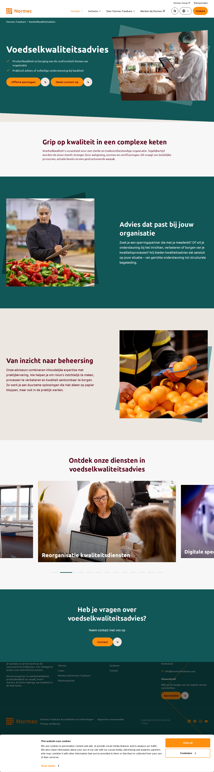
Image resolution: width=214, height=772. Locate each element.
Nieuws (62, 665)
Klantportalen (201, 2)
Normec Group (181, 2)
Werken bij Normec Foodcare (74, 675)
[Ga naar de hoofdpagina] (19, 11)
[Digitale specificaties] (107, 521)
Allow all (188, 743)
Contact (114, 670)
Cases (61, 670)
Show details (48, 765)
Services (75, 11)
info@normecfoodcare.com (180, 671)
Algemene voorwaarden (110, 719)
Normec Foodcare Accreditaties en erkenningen (67, 719)
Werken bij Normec (152, 11)
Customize (186, 753)
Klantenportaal (66, 680)
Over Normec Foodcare (119, 11)
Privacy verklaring (50, 723)
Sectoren (93, 11)
